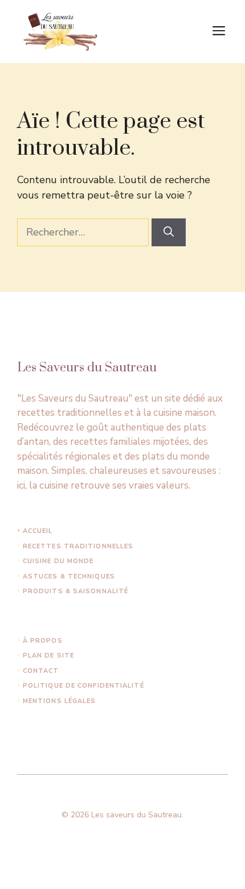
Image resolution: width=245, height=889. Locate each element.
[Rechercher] (169, 232)
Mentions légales (59, 701)
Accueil (38, 531)
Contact (41, 671)
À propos (43, 640)
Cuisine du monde (58, 561)
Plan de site (48, 655)
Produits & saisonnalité (75, 591)
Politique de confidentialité (83, 685)
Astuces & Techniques (69, 576)
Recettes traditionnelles (78, 546)
